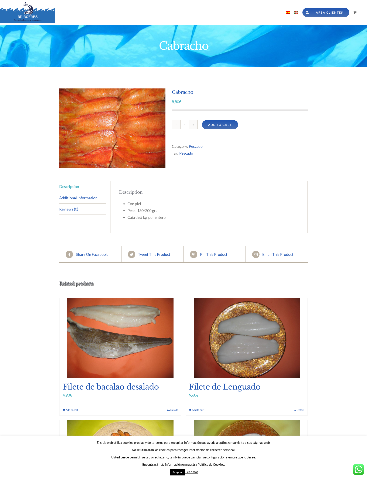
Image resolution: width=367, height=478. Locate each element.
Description (69, 186)
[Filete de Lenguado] (247, 338)
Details (174, 409)
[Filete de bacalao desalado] (120, 338)
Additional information (78, 197)
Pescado (196, 146)
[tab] (82, 186)
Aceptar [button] (177, 472)
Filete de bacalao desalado (111, 387)
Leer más (191, 472)
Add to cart (220, 125)
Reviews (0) (68, 209)
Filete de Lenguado (225, 387)
